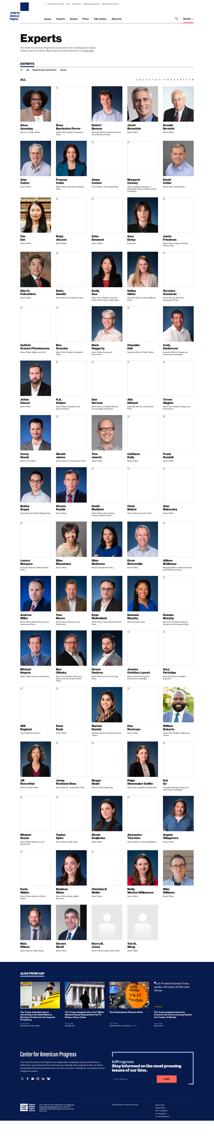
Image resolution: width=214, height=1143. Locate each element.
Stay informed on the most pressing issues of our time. (146, 1066)
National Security (91, 4)
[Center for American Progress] (24, 11)
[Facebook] (27, 1079)
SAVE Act (76, 4)
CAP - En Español (161, 1111)
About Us (116, 19)
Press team (89, 50)
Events (74, 19)
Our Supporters (160, 1114)
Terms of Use (159, 1105)
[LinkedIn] (43, 1079)
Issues (47, 19)
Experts (60, 19)
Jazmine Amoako (115, 1026)
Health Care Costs (110, 4)
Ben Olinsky (35, 1026)
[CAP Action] (28, 1107)
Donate (187, 18)
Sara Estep (126, 1026)
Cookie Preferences (162, 1116)
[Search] (176, 20)
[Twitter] (22, 1079)
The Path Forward (56, 4)
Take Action (100, 19)
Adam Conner (159, 1026)
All (27, 70)
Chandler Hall (69, 1026)
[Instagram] (38, 1079)
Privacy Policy (160, 1108)
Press (86, 19)
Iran (68, 4)
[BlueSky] (48, 1079)
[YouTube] (33, 1079)
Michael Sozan (25, 1026)
